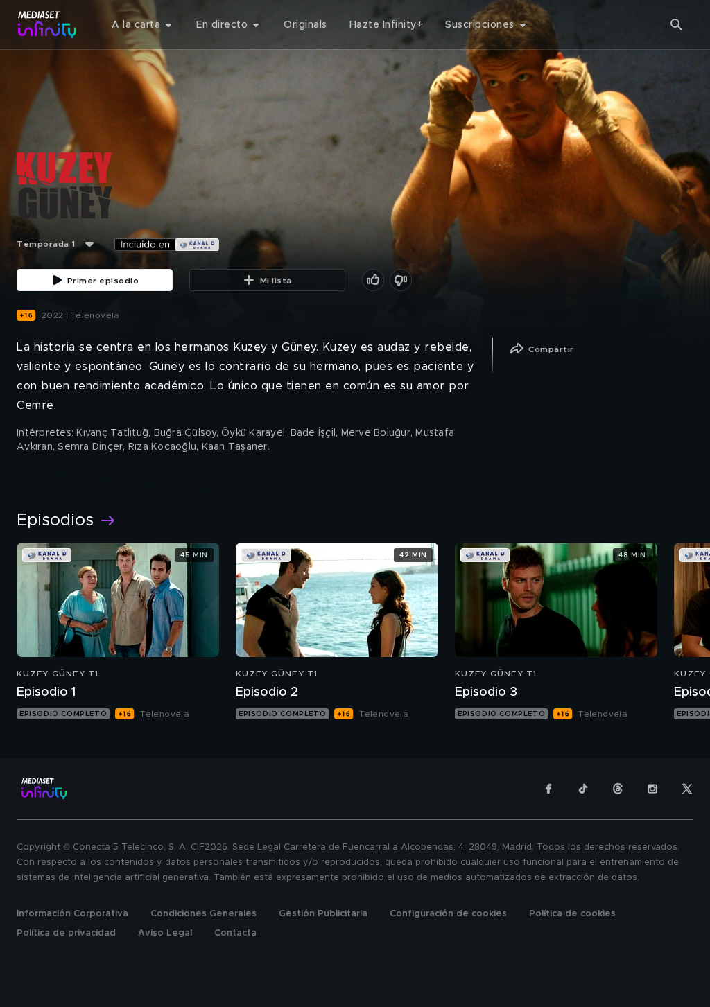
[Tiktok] (583, 788)
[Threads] (618, 788)
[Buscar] (676, 25)
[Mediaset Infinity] (47, 24)
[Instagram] (652, 788)
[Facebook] (548, 788)
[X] (687, 788)
